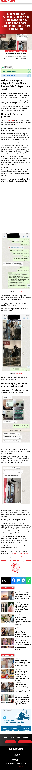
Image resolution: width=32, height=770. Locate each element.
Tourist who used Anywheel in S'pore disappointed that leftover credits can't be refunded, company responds (23, 620)
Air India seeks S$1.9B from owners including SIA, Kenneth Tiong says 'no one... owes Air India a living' (23, 596)
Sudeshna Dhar (10, 59)
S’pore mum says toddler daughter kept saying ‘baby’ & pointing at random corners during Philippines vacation (23, 645)
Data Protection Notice (17, 758)
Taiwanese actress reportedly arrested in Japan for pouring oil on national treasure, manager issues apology (23, 632)
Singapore (15, 51)
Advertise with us (25, 742)
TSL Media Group (23, 766)
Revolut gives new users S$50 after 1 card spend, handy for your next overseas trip (22, 663)
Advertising (17, 754)
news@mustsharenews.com (20, 553)
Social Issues (22, 51)
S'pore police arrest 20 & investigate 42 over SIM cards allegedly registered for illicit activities (22, 607)
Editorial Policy (17, 756)
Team (16, 760)
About (16, 755)
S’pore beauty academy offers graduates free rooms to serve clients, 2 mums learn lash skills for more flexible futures (22, 700)
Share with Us (10, 742)
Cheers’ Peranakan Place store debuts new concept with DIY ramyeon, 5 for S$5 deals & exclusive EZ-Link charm (22, 675)
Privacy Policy (16, 759)
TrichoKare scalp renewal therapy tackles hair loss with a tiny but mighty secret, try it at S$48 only (22, 688)
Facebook (11, 121)
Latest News (9, 51)
